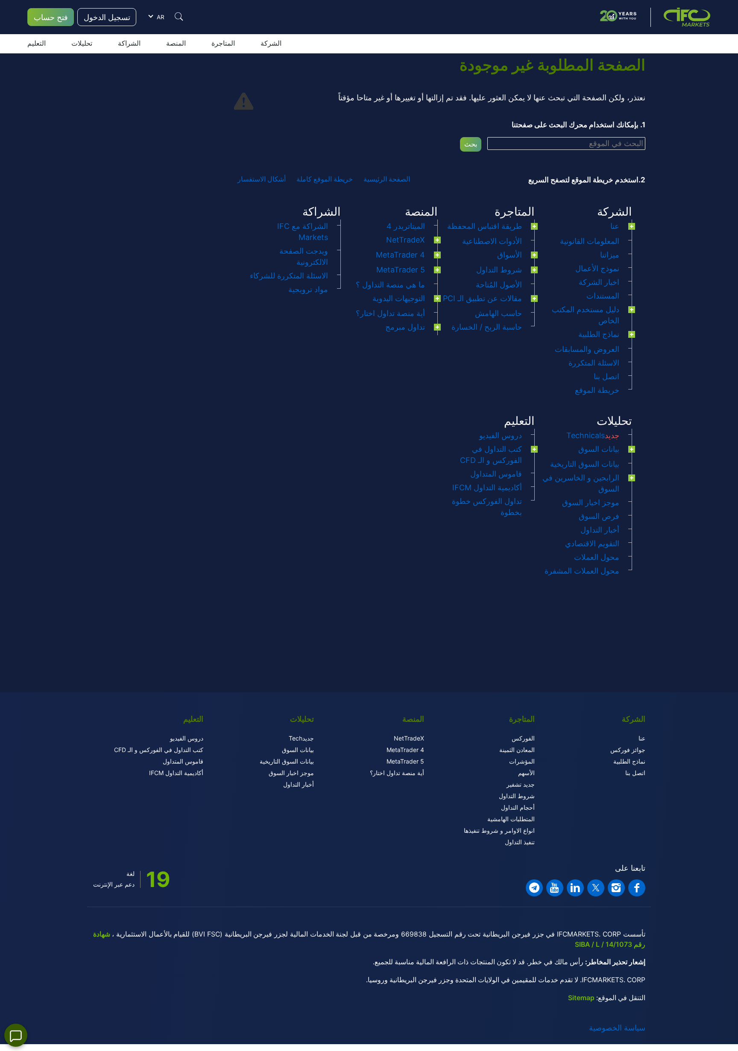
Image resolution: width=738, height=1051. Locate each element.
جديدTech (301, 738)
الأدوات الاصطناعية (492, 241)
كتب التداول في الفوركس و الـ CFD (158, 749)
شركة (179, 66)
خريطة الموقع (597, 390)
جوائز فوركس (627, 749)
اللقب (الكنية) (205, 116)
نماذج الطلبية (598, 334)
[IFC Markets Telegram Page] (534, 887)
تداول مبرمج (405, 326)
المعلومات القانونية (589, 241)
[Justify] (179, 16)
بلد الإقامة (210, 189)
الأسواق (509, 254)
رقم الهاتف (209, 214)
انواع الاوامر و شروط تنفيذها (499, 830)
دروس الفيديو (500, 435)
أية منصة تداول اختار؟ (390, 313)
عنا (614, 226)
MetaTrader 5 (400, 269)
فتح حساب (51, 17)
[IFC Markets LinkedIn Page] (575, 887)
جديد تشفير (521, 784)
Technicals (592, 435)
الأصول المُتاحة (499, 284)
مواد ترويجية (308, 289)
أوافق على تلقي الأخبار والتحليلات (180, 240)
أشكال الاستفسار (261, 179)
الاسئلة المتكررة (593, 362)
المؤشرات (522, 761)
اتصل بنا (606, 376)
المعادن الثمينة (517, 749)
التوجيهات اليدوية (398, 298)
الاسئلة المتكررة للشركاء (289, 275)
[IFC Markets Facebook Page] (636, 887)
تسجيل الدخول (107, 17)
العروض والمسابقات (587, 349)
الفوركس (523, 738)
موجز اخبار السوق (590, 502)
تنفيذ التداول (520, 842)
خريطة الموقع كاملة (324, 179)
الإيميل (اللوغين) (202, 138)
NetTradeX (405, 239)
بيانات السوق (598, 449)
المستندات (602, 295)
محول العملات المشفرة (582, 570)
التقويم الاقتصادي (592, 543)
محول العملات (596, 557)
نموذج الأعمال (597, 268)
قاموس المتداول (496, 473)
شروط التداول (499, 269)
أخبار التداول (599, 529)
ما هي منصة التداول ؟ (390, 284)
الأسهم (526, 772)
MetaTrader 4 (400, 254)
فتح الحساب (157, 253)
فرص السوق (599, 516)
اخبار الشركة (599, 282)
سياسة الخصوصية (617, 1027)
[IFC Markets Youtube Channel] (554, 887)
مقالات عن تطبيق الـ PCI (482, 298)
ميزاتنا (609, 254)
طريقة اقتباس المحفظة (484, 226)
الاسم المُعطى (205, 95)
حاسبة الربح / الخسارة (486, 326)
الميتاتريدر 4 (406, 226)
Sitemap (581, 998)
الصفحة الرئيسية (386, 179)
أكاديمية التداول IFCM (487, 487)
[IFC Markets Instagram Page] (616, 887)
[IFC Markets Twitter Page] (595, 887)
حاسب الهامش (498, 313)
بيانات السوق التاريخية (584, 464)
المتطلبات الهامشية (511, 819)
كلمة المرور (208, 164)
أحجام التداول (518, 807)
